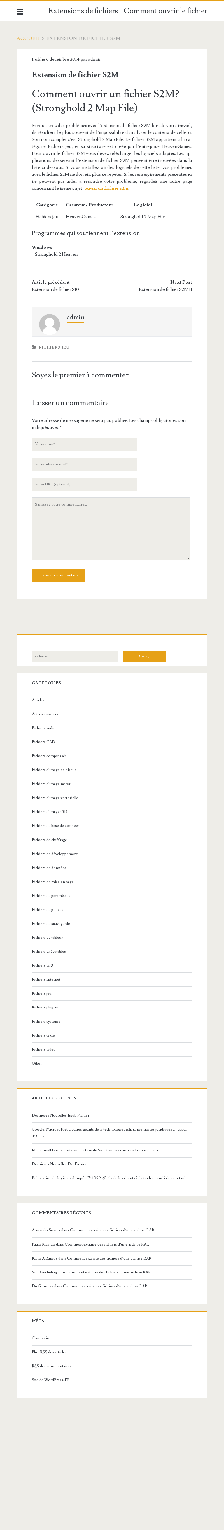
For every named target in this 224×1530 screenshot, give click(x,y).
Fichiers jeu (54, 347)
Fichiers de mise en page (53, 881)
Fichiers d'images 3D (49, 811)
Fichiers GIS (42, 965)
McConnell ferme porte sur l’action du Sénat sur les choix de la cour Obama (96, 1150)
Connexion (42, 1338)
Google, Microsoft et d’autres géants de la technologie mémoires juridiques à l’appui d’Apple (109, 1133)
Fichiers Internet (46, 979)
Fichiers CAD (43, 742)
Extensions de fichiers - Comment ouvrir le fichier (127, 11)
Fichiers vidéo (44, 1049)
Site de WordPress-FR (51, 1380)
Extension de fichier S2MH (165, 289)
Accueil (29, 38)
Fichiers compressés (49, 756)
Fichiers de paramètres (51, 895)
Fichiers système (46, 1021)
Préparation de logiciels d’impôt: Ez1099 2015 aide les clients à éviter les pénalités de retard (109, 1178)
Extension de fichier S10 (55, 289)
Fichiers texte (43, 1035)
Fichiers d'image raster (51, 784)
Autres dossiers (45, 714)
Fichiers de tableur (47, 937)
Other (37, 1063)
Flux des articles (49, 1352)
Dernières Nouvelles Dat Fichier (59, 1164)
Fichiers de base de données (56, 825)
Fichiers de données (49, 868)
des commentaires (51, 1366)
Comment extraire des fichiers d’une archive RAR (112, 1230)
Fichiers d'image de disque (54, 770)
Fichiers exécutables (49, 951)
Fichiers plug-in (45, 1007)
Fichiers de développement (55, 854)
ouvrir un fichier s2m (106, 188)
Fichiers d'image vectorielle (55, 798)
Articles (38, 700)
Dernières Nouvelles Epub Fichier (60, 1115)
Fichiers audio (44, 728)
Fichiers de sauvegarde (51, 923)
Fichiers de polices (47, 909)
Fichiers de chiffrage (49, 840)
